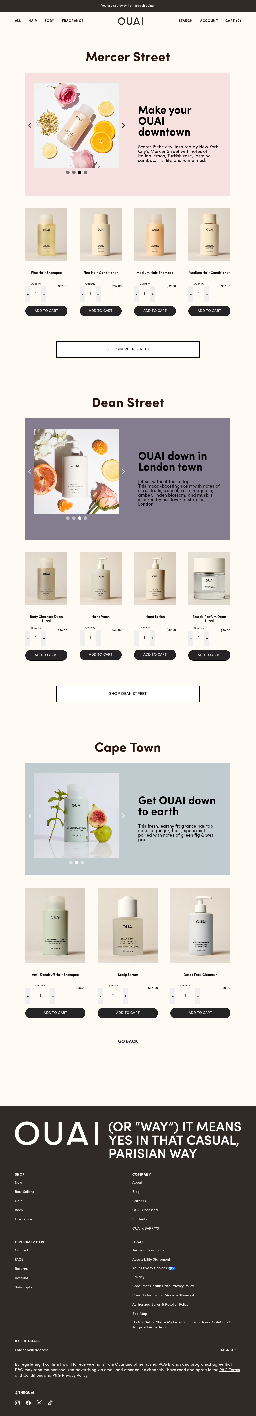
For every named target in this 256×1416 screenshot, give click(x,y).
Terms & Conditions (148, 1250)
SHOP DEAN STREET (128, 694)
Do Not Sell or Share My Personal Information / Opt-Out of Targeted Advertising (181, 1325)
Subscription (25, 1287)
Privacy (138, 1277)
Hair (18, 1201)
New (18, 1183)
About (137, 1183)
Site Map (140, 1314)
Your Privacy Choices (149, 1268)
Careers (139, 1201)
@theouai (24, 1393)
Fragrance (23, 1219)
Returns (21, 1269)
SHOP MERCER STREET (128, 349)
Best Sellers (24, 1192)
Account (21, 1278)
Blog (136, 1192)
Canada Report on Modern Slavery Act (165, 1295)
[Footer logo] (56, 1139)
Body (19, 1210)
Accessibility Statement (151, 1260)
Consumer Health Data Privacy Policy (163, 1286)
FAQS (19, 1260)
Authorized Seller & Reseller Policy (160, 1305)
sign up (228, 1350)
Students (139, 1219)
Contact (21, 1250)
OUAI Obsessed (145, 1210)
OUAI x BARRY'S (145, 1229)
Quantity (36, 283)
